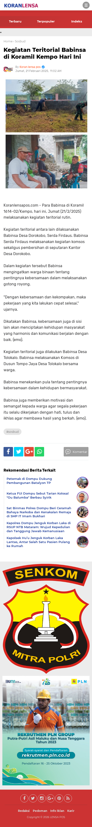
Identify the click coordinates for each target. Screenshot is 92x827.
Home (8, 41)
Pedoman (40, 811)
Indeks (76, 21)
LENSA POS (57, 817)
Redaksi (24, 811)
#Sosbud (12, 431)
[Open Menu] (86, 5)
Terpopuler (46, 21)
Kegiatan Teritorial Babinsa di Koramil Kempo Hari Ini (45, 53)
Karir (70, 811)
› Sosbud (19, 41)
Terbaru (15, 21)
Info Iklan (57, 811)
